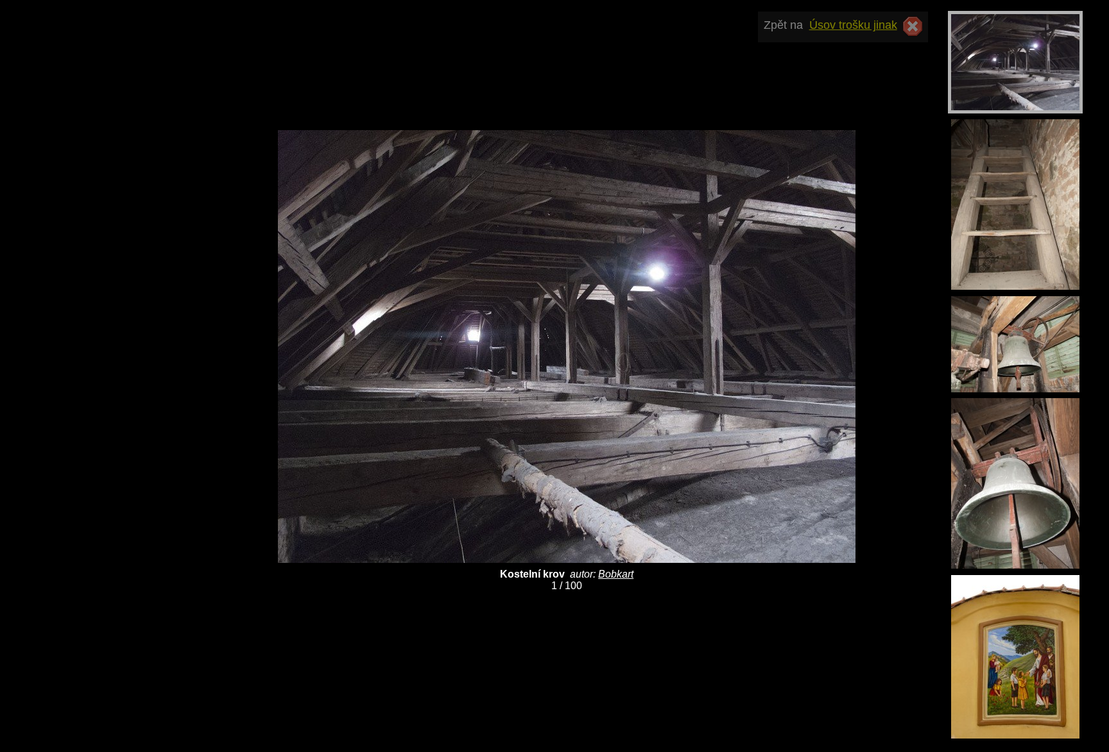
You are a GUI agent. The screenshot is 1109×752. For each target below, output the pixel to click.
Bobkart (615, 574)
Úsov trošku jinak (853, 25)
